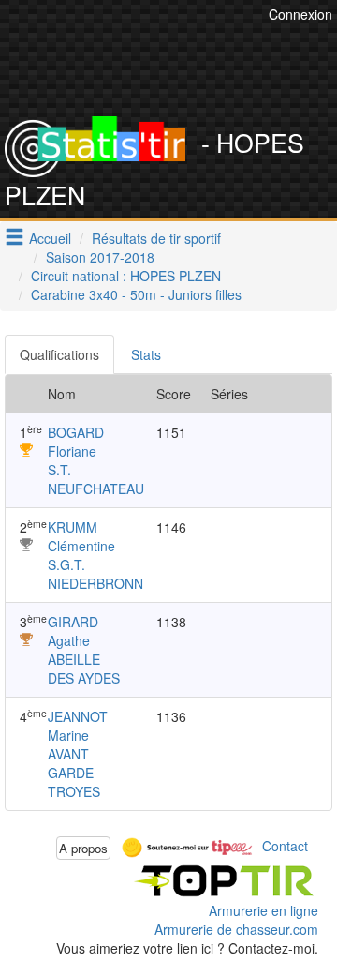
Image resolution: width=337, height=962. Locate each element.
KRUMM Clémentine (81, 536)
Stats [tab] (146, 354)
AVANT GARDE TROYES (74, 772)
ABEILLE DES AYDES (84, 668)
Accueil (50, 238)
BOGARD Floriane (76, 441)
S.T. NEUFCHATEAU (96, 479)
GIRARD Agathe (73, 631)
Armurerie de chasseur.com (236, 929)
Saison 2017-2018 (100, 257)
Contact (285, 845)
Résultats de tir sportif (156, 238)
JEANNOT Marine (78, 725)
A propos (83, 848)
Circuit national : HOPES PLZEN (126, 275)
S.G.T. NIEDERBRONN (95, 574)
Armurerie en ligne (263, 910)
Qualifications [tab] (59, 354)
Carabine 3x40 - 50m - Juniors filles (136, 294)
